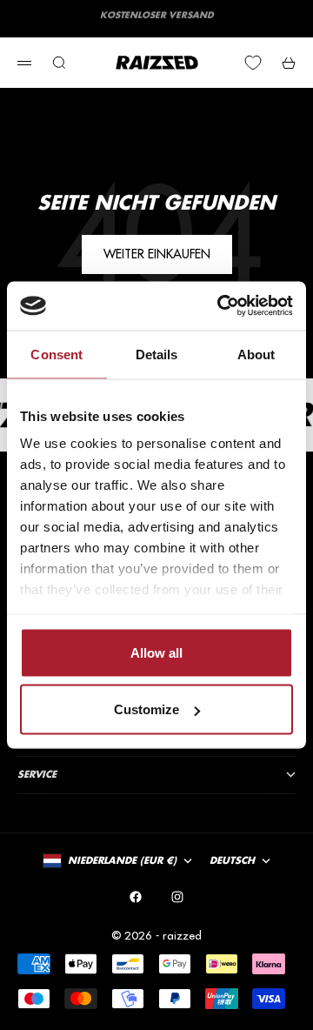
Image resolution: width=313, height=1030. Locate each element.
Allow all (156, 652)
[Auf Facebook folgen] (136, 897)
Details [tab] (157, 353)
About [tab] (256, 353)
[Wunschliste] (253, 62)
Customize (146, 709)
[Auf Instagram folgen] (177, 897)
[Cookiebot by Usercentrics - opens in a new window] (221, 306)
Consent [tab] (56, 353)
